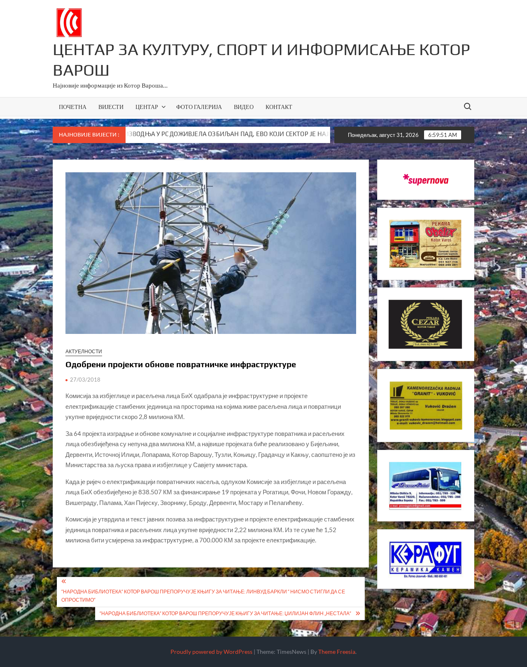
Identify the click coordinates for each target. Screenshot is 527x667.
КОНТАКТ (279, 106)
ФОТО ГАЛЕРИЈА (199, 106)
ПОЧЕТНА (72, 106)
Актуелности (83, 351)
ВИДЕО (244, 106)
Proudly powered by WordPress (211, 651)
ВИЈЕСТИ (111, 106)
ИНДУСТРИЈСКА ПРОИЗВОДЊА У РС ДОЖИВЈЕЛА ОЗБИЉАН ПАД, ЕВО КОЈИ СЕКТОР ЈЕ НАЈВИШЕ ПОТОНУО (191, 133)
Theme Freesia (336, 651)
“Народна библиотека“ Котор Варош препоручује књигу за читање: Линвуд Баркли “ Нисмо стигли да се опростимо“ (203, 595)
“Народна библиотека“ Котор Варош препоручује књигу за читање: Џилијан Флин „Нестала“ (225, 613)
